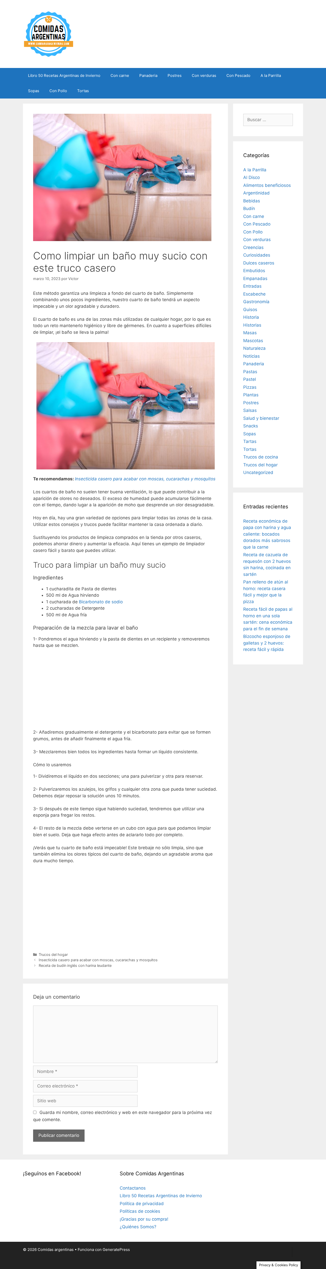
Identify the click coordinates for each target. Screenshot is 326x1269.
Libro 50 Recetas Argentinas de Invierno (64, 75)
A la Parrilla (271, 75)
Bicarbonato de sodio (101, 601)
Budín (249, 208)
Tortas (83, 90)
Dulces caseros (258, 263)
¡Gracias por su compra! (144, 1219)
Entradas (252, 286)
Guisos (250, 309)
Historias (252, 325)
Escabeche (254, 294)
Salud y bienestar (261, 418)
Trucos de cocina (260, 456)
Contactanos (133, 1188)
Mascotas (253, 340)
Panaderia (148, 75)
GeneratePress (116, 1249)
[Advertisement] (125, 691)
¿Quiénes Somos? (138, 1226)
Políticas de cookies (140, 1211)
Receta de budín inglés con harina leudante (75, 965)
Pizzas (249, 387)
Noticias (251, 356)
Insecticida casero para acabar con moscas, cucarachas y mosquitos (98, 960)
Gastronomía (256, 301)
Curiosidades (256, 255)
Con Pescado (238, 75)
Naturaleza (254, 348)
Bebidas (251, 200)
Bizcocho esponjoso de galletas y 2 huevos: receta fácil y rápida (266, 643)
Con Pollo (58, 90)
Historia (251, 317)
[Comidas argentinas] (49, 33)
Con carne (120, 75)
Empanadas (255, 278)
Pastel (249, 379)
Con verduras (204, 75)
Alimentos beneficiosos (267, 185)
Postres (175, 75)
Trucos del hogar (53, 954)
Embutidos (254, 270)
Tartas (249, 441)
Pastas (250, 371)
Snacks (250, 425)
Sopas (33, 90)
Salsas (250, 410)
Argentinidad (256, 193)
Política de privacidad (142, 1203)
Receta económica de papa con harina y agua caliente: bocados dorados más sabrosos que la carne (267, 534)
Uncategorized (258, 472)
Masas (250, 332)
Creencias (253, 247)
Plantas (251, 394)
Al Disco (251, 177)
